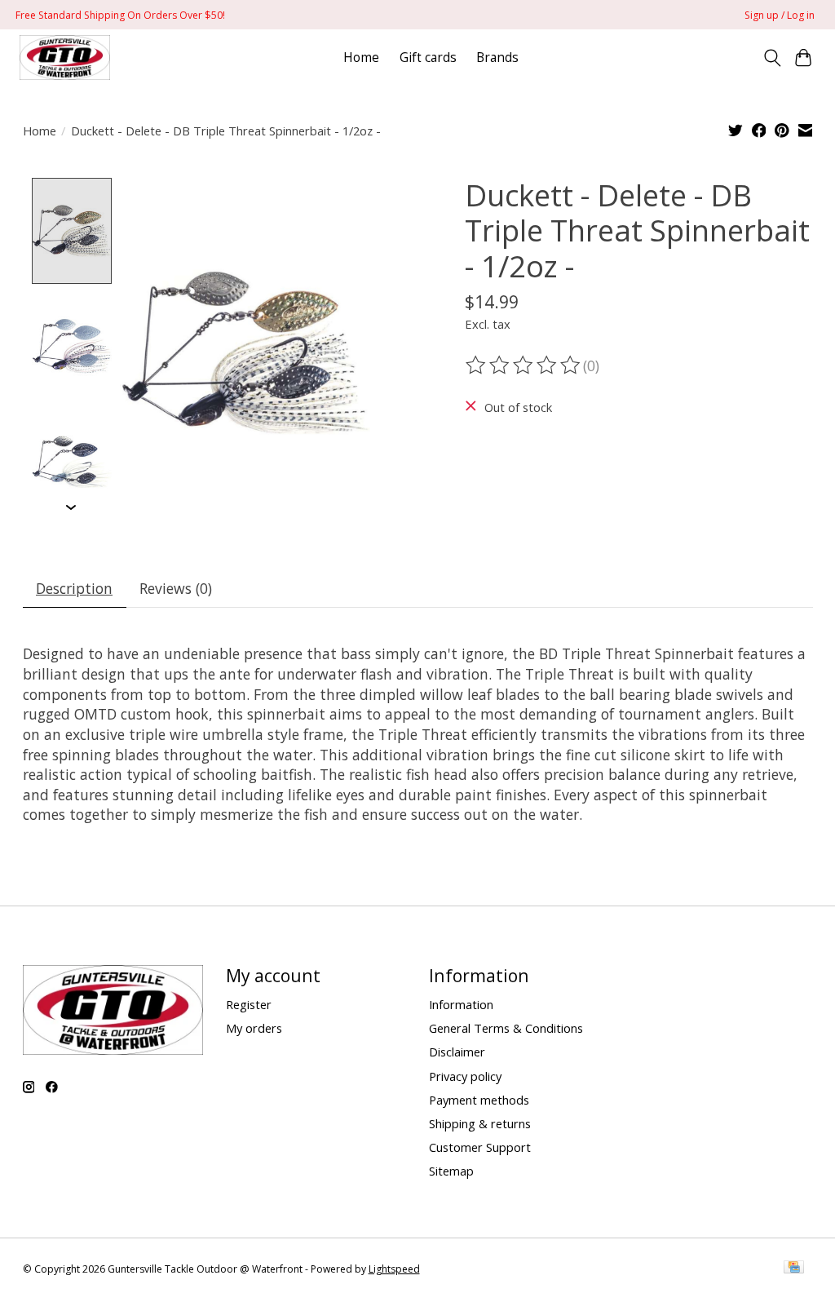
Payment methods (479, 1100)
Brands (497, 57)
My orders (254, 1028)
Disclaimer (457, 1051)
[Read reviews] (524, 365)
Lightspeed (394, 1269)
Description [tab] (74, 588)
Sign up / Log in (779, 15)
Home (361, 57)
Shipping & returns (480, 1123)
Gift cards (428, 57)
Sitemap (451, 1170)
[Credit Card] (794, 1268)
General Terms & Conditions (506, 1028)
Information (461, 1004)
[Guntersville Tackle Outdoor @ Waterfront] (64, 57)
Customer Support (480, 1147)
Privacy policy (465, 1076)
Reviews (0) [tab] (175, 588)
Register (249, 1004)
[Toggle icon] (772, 58)
